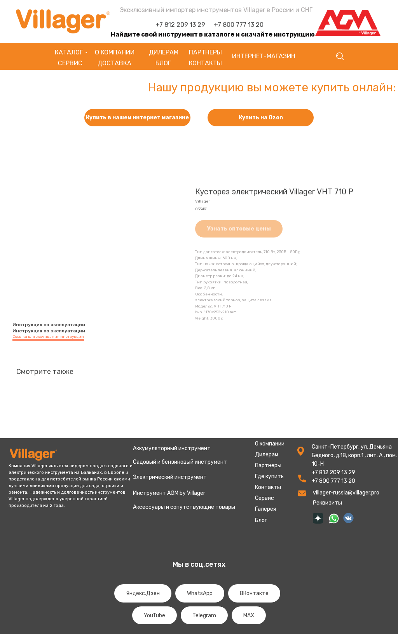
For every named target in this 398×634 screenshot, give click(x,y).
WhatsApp (200, 593)
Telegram (204, 615)
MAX (248, 615)
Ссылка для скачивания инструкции (48, 336)
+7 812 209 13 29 (180, 24)
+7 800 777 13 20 (239, 24)
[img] (318, 518)
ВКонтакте (254, 593)
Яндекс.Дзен (143, 593)
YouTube (154, 615)
